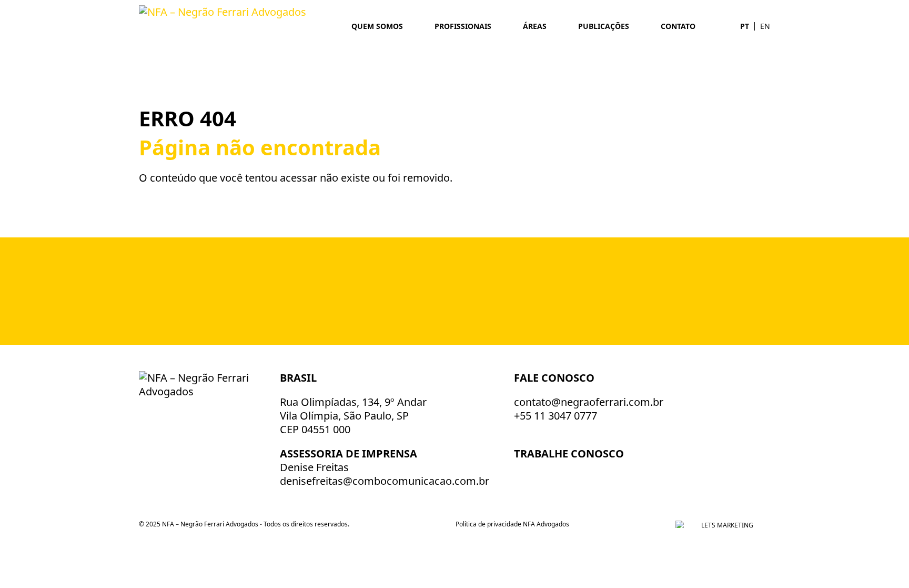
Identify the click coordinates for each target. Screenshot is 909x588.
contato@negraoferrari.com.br (588, 402)
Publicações (603, 26)
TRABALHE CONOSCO (570, 453)
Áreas (535, 26)
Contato (678, 26)
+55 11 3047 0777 (555, 415)
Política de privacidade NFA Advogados (512, 524)
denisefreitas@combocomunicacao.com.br (384, 481)
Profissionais (463, 26)
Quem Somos (377, 26)
